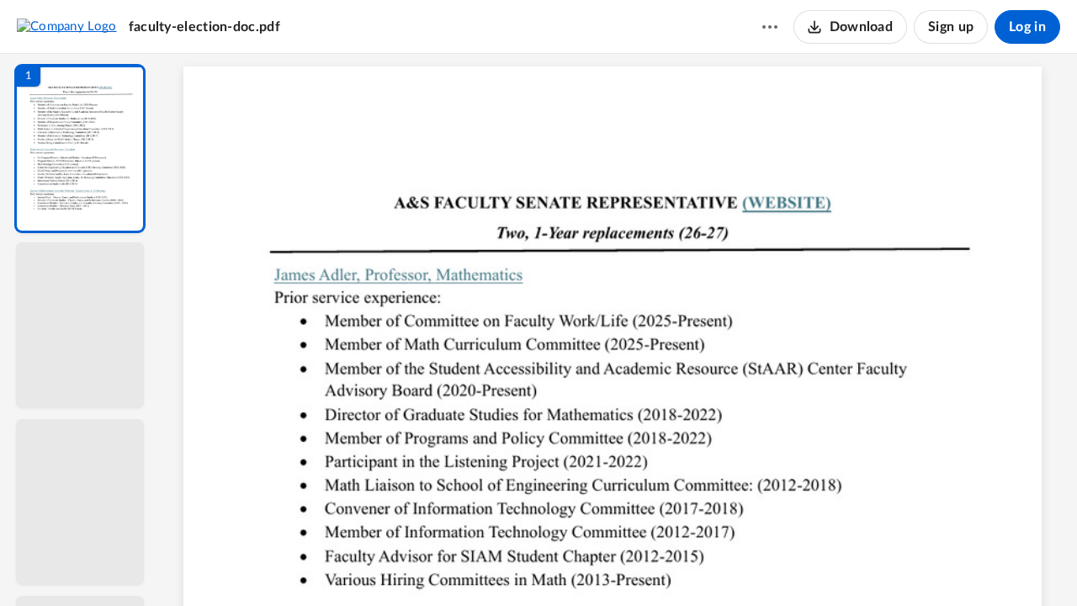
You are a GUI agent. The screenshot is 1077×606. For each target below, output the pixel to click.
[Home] (67, 26)
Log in (1027, 27)
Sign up (951, 27)
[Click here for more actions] (770, 27)
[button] (80, 148)
